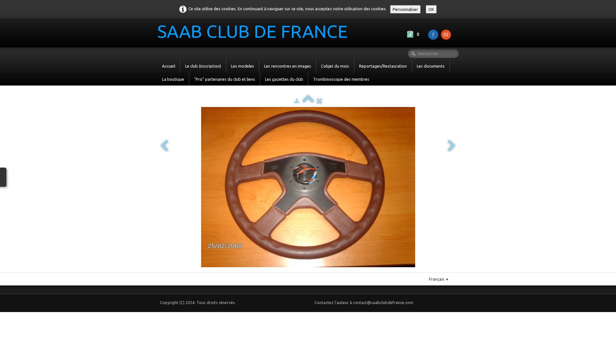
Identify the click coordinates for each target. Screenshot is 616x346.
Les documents (431, 66)
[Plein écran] (319, 101)
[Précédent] (164, 146)
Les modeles (242, 66)
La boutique (173, 79)
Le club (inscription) (203, 66)
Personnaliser (405, 9)
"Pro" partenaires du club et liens (224, 79)
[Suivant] (451, 146)
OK (431, 9)
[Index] (308, 101)
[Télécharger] (296, 101)
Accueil (168, 66)
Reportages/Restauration (383, 66)
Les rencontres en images (287, 66)
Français (439, 279)
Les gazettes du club (284, 79)
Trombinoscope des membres (341, 79)
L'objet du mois (335, 66)
